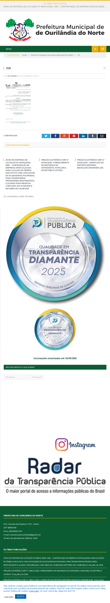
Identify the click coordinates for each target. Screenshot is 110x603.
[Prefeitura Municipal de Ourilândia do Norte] (55, 29)
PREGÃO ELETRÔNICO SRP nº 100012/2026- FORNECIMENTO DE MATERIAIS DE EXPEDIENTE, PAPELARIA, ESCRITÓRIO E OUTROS (56, 6)
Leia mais (34, 591)
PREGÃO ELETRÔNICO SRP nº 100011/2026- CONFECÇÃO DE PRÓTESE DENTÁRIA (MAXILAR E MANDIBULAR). (90, 164)
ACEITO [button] (20, 596)
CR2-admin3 (12, 76)
